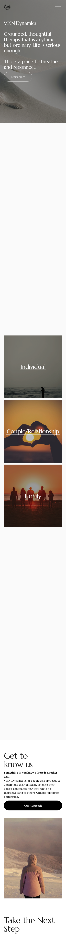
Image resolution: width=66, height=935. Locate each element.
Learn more (18, 77)
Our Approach (33, 805)
